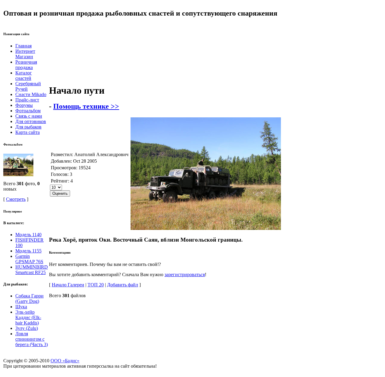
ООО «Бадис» (65, 360)
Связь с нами (28, 116)
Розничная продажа (26, 64)
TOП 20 (96, 284)
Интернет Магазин (25, 54)
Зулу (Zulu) (26, 328)
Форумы (24, 105)
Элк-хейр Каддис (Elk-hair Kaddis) (28, 317)
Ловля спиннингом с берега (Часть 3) (31, 339)
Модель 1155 (28, 250)
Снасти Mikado (30, 94)
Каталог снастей (23, 75)
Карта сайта (27, 132)
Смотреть (16, 199)
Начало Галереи (68, 284)
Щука (21, 306)
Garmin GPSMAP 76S (29, 259)
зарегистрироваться (185, 274)
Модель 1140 (28, 234)
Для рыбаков (28, 126)
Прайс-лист (27, 99)
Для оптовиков (30, 121)
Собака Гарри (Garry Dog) (29, 298)
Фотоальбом (28, 110)
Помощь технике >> (86, 106)
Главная (23, 45)
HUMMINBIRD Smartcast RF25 (31, 269)
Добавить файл (122, 284)
